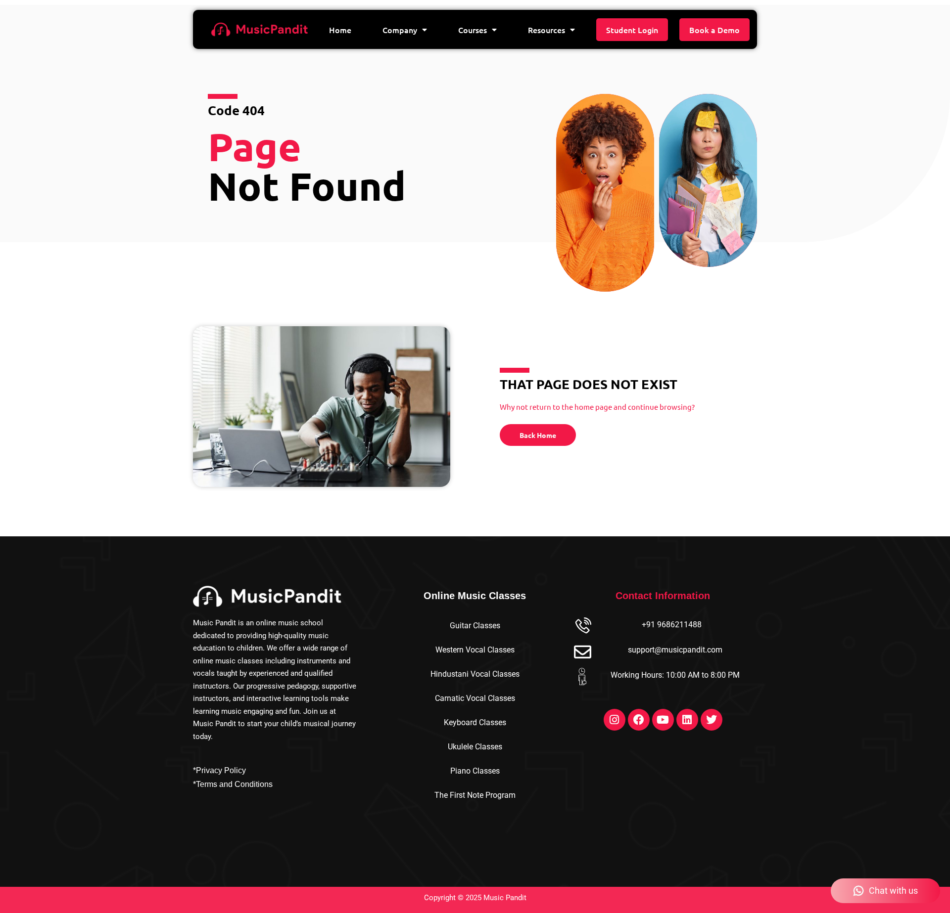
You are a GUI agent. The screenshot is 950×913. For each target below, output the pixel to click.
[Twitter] (711, 720)
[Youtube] (663, 720)
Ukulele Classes (475, 746)
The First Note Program (475, 795)
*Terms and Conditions (233, 784)
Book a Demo (714, 29)
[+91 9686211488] (582, 626)
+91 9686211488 (672, 624)
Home (340, 29)
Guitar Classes (475, 625)
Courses (472, 29)
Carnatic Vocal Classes (475, 698)
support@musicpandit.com (675, 649)
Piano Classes (475, 771)
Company (399, 29)
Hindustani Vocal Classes (475, 674)
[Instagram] (614, 720)
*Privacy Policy (219, 770)
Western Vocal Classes (475, 649)
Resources (546, 29)
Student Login (632, 29)
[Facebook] (639, 720)
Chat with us (893, 890)
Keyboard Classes (475, 722)
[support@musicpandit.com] (582, 651)
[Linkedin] (687, 720)
